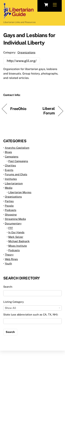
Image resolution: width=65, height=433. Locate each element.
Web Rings (11, 259)
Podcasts (10, 210)
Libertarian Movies (19, 192)
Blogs (8, 152)
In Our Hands (16, 232)
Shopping (11, 214)
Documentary (13, 223)
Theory (9, 254)
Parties (9, 201)
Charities (10, 165)
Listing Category (13, 301)
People (9, 205)
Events (9, 170)
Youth (8, 263)
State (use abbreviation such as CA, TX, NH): (30, 314)
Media (8, 187)
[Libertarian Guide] (18, 17)
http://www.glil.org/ (22, 61)
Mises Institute (17, 245)
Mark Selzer (15, 236)
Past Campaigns (18, 161)
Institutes (11, 178)
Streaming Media (15, 218)
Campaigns (11, 156)
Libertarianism (14, 183)
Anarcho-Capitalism (17, 147)
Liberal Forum (44, 110)
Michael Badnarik (19, 241)
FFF (10, 228)
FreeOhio (18, 109)
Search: (7, 286)
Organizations (26, 52)
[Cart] (46, 4)
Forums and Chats (16, 174)
